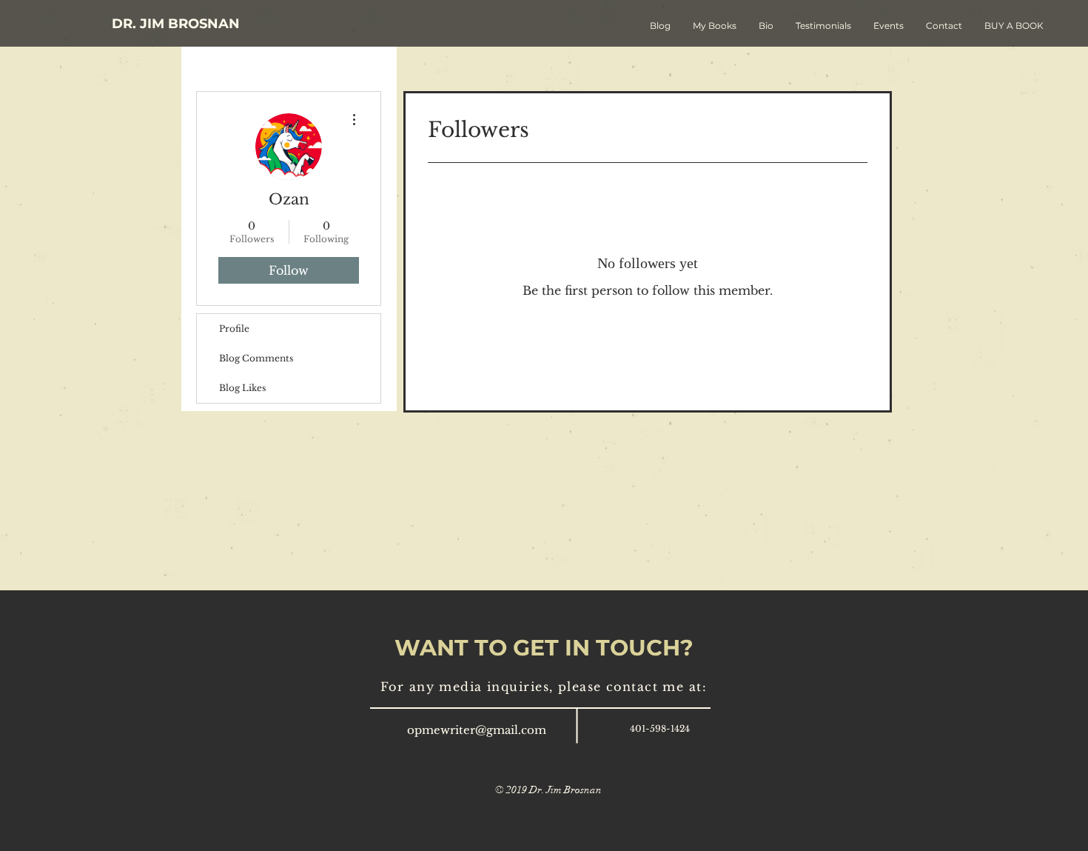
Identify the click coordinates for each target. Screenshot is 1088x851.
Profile (234, 328)
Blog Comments (256, 358)
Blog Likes (242, 387)
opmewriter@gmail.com (476, 730)
